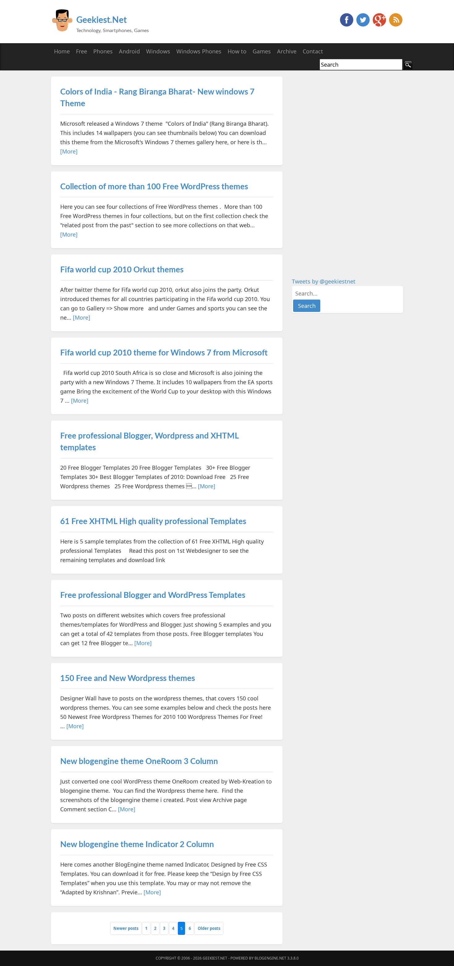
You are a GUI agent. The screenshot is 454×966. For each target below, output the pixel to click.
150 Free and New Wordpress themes (127, 678)
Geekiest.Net (101, 20)
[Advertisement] (338, 169)
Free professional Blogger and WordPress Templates (152, 595)
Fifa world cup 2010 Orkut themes (121, 270)
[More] (69, 151)
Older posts (209, 928)
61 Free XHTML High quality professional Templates (153, 522)
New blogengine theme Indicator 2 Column (137, 845)
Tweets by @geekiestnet (323, 281)
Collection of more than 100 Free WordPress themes (154, 187)
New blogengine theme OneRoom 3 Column (139, 762)
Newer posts (125, 928)
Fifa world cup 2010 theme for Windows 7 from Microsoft (163, 353)
